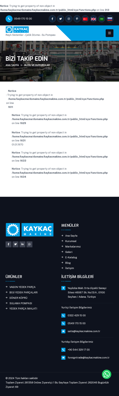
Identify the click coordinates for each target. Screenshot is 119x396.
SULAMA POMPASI (20, 303)
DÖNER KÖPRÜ (18, 298)
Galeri (68, 252)
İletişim (69, 268)
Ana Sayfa (12, 65)
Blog (68, 263)
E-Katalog (71, 257)
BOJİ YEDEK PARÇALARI (23, 292)
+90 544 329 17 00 (79, 349)
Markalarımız (73, 246)
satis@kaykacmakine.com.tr (84, 331)
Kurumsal (70, 241)
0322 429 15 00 (77, 315)
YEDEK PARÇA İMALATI (23, 308)
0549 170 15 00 (23, 18)
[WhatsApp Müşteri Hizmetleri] (106, 374)
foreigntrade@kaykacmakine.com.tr (89, 357)
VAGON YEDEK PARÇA (22, 287)
